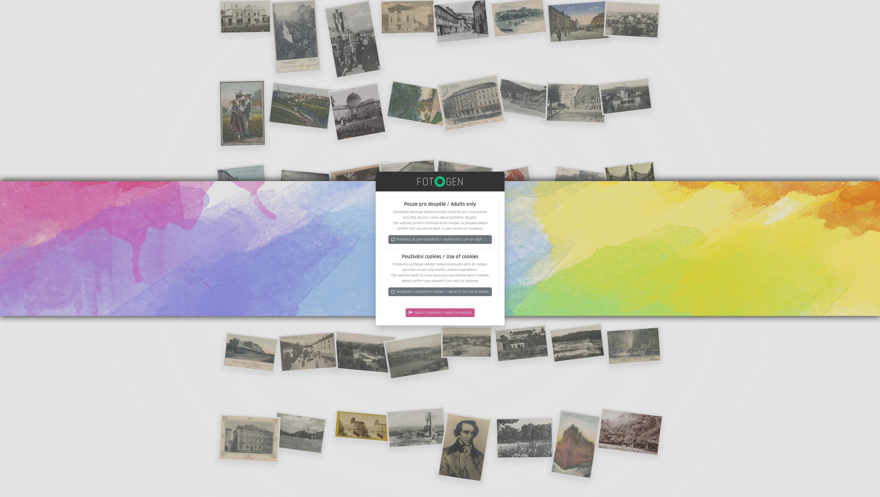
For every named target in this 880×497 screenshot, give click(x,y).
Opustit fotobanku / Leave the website (443, 312)
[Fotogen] (440, 181)
